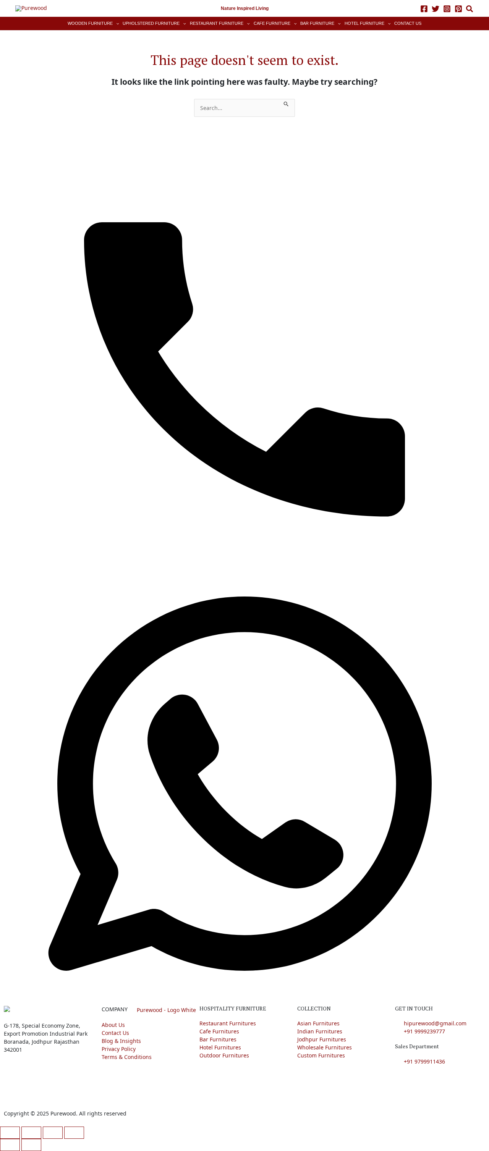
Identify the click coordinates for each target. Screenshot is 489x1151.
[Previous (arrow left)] (10, 1145)
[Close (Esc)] (74, 1133)
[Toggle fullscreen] (31, 1133)
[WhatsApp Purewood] (244, 783)
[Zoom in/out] (10, 1133)
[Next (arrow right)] (31, 1145)
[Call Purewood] (244, 355)
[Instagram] (447, 9)
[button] (470, 10)
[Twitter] (435, 9)
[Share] (53, 1133)
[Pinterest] (458, 9)
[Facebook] (424, 9)
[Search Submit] (286, 103)
